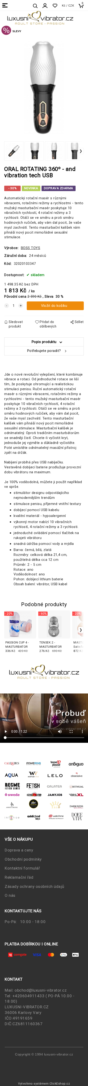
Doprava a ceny (19, 850)
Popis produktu (44, 342)
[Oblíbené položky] (54, 6)
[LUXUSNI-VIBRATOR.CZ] (6, 31)
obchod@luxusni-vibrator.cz (41, 990)
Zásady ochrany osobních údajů (34, 886)
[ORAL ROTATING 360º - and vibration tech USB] (44, 87)
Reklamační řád (19, 877)
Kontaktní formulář (22, 868)
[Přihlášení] (45, 6)
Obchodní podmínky (23, 859)
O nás (10, 895)
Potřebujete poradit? (44, 351)
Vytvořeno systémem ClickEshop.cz (44, 1083)
